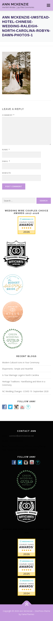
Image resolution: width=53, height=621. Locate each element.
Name (6, 149)
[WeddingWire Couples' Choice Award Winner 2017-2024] (26, 586)
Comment (8, 115)
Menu (48, 5)
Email (6, 161)
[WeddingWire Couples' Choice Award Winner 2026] (26, 225)
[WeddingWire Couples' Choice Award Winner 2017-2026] (26, 547)
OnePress (39, 611)
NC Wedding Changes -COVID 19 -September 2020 (25, 391)
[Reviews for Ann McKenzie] (12, 338)
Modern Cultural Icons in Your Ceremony (20, 362)
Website (6, 173)
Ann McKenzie (15, 4)
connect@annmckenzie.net (21, 435)
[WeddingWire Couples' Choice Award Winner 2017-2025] (26, 567)
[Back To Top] (26, 604)
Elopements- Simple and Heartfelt (17, 368)
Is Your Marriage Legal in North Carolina (20, 375)
